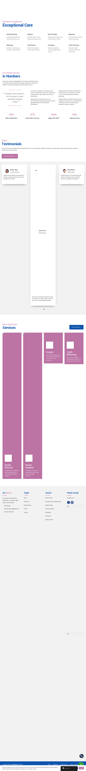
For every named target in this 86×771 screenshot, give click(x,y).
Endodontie (48, 512)
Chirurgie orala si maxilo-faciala (53, 501)
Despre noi (26, 501)
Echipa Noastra (27, 505)
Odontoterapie (49, 505)
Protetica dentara (49, 508)
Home (25, 498)
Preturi (25, 508)
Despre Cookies (74, 764)
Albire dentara (48, 498)
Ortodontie (48, 516)
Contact (26, 512)
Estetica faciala (49, 519)
